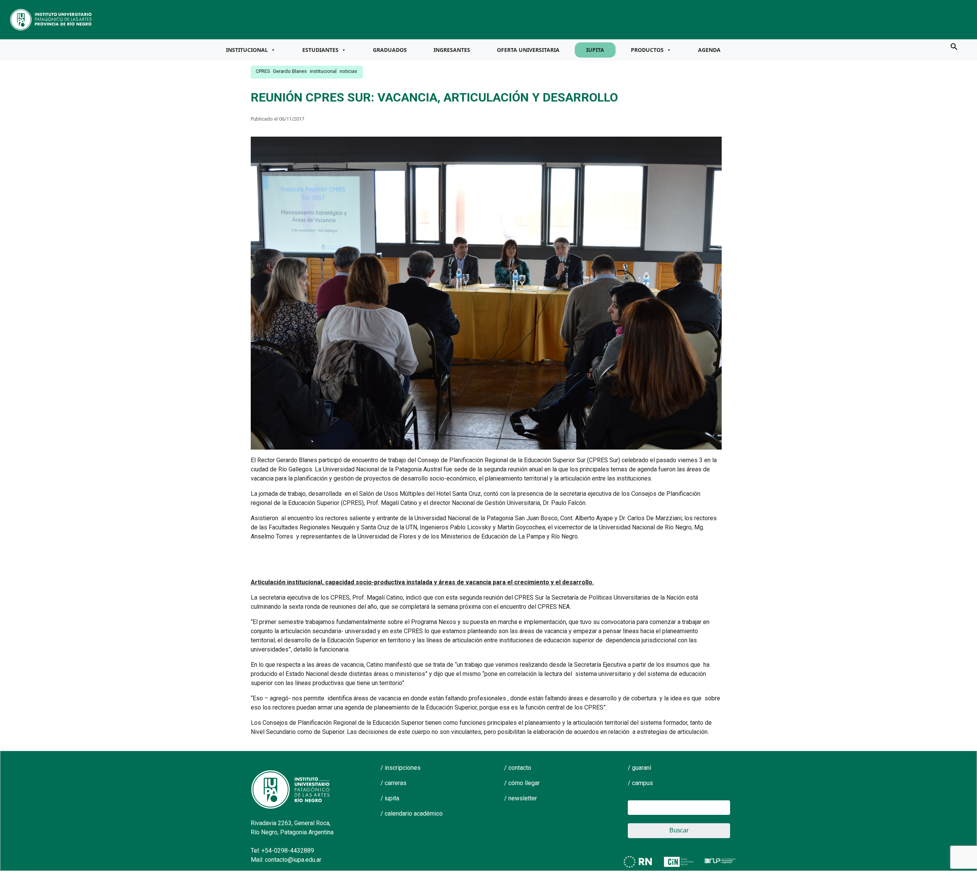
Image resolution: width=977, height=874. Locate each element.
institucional (323, 71)
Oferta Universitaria (528, 49)
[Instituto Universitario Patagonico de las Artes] (51, 19)
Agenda (709, 49)
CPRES (263, 71)
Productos (647, 49)
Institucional (247, 49)
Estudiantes (320, 49)
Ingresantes (452, 49)
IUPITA (595, 49)
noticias (348, 71)
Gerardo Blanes (290, 71)
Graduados (390, 49)
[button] (954, 46)
